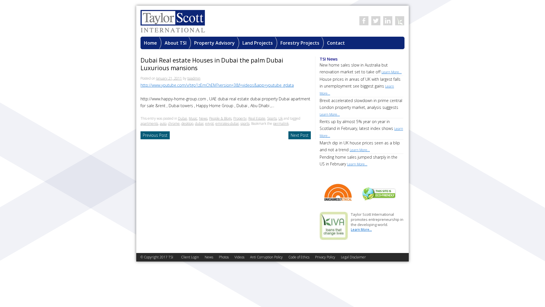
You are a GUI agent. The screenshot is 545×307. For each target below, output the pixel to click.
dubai (199, 123)
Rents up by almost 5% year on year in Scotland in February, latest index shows (361, 128)
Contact (336, 43)
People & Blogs (220, 118)
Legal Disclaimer (353, 257)
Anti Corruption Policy (266, 257)
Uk (280, 118)
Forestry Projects (299, 43)
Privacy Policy (325, 257)
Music (193, 118)
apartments (149, 123)
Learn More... (361, 229)
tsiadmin (193, 78)
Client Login (190, 257)
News (203, 118)
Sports (272, 118)
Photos (224, 257)
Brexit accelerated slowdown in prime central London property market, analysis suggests (361, 107)
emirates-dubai (227, 123)
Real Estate (256, 118)
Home (150, 43)
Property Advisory (214, 43)
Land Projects (257, 43)
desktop (187, 123)
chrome (174, 123)
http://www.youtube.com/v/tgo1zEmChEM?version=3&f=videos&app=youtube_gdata (217, 85)
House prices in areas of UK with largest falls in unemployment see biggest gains (360, 86)
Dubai (182, 118)
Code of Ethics (298, 257)
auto (163, 123)
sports (245, 123)
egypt (209, 123)
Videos (239, 257)
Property (240, 118)
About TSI (175, 43)
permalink (281, 123)
